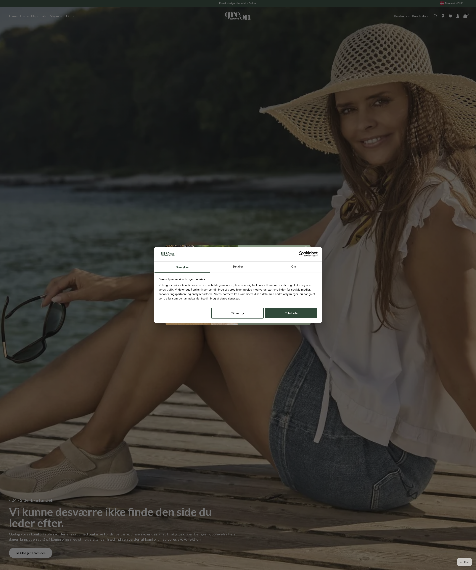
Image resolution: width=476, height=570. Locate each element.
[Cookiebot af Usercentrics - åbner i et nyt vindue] (301, 254)
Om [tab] (293, 266)
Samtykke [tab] (182, 266)
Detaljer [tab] (238, 266)
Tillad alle (291, 313)
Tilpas (235, 313)
